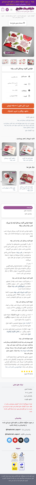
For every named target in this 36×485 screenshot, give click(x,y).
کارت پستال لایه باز (11, 16)
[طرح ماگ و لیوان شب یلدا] (9, 178)
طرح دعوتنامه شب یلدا (18, 123)
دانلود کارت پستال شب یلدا (9, 159)
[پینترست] (15, 440)
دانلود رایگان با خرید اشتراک (18, 111)
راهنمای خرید (28, 396)
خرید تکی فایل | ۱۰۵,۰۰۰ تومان (18, 106)
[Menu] (11, 9)
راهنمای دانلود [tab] (28, 214)
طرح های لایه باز (22, 16)
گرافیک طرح (31, 16)
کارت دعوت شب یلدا (14, 125)
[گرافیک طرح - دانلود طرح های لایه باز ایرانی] (25, 10)
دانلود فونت (28, 399)
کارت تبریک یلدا (25, 351)
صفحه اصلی (28, 389)
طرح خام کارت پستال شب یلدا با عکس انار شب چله (26, 189)
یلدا (8, 125)
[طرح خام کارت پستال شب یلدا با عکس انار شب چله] (26, 178)
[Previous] (31, 42)
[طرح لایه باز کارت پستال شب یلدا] (26, 149)
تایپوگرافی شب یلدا (18, 286)
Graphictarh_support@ (13, 430)
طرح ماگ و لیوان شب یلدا (8, 189)
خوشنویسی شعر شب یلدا (13, 367)
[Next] (3, 42)
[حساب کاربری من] (7, 9)
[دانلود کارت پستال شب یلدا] (9, 149)
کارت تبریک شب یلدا (26, 125)
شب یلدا (27, 123)
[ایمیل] (20, 440)
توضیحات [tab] (29, 208)
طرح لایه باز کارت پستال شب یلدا (27, 159)
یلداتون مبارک (26, 127)
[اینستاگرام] (26, 440)
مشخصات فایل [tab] (28, 211)
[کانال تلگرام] (9, 440)
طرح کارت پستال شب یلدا (12, 16)
